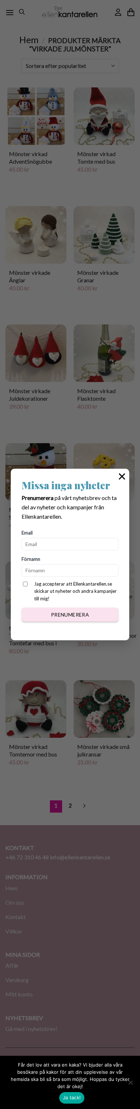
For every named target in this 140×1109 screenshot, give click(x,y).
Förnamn (31, 559)
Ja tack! (72, 1097)
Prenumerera (70, 615)
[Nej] (130, 1084)
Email (27, 533)
